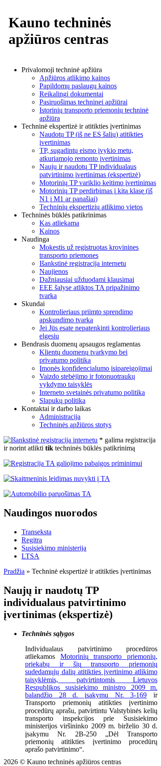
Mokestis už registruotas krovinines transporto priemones (89, 251)
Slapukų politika (62, 400)
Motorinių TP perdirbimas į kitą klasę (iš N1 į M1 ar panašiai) (96, 195)
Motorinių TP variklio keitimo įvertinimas (97, 182)
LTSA (30, 556)
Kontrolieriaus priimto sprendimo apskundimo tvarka (86, 316)
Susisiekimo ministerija (53, 548)
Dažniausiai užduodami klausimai (86, 279)
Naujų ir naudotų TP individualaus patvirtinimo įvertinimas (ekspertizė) (89, 170)
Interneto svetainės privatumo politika (92, 392)
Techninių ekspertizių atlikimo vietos (91, 207)
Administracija (59, 416)
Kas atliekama (59, 223)
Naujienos (53, 271)
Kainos (49, 231)
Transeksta (36, 532)
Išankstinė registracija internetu (82, 263)
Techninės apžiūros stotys (75, 424)
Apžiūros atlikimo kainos (74, 78)
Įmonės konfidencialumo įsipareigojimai (95, 368)
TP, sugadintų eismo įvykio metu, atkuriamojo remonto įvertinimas (86, 154)
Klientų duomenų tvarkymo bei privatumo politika (83, 356)
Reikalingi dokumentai (71, 94)
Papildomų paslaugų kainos (78, 86)
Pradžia (14, 571)
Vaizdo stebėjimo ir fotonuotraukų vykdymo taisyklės (87, 380)
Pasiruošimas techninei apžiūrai (83, 102)
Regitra (31, 540)
